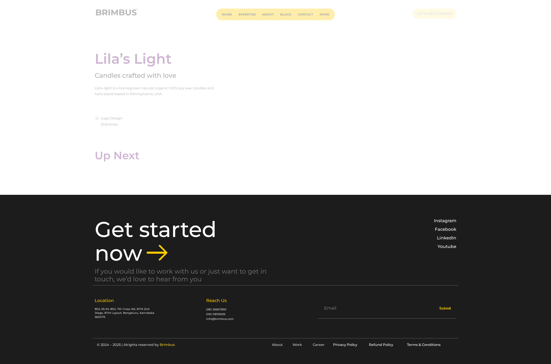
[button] (247, 14)
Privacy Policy (345, 345)
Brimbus (167, 345)
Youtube (447, 246)
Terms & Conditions (424, 345)
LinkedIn (446, 237)
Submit (445, 308)
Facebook (445, 229)
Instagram (445, 220)
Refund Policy (381, 345)
